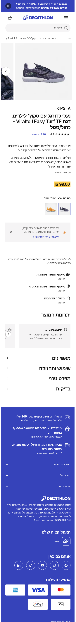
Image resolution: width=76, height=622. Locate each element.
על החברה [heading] (63, 486)
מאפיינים (60, 358)
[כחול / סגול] (63, 209)
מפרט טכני (58, 378)
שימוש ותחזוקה (53, 368)
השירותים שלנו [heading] (61, 464)
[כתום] (50, 209)
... (58, 38)
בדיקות (62, 389)
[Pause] (7, 6)
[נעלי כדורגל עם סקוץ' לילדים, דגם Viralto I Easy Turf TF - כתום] (42, 71)
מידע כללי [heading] (63, 475)
